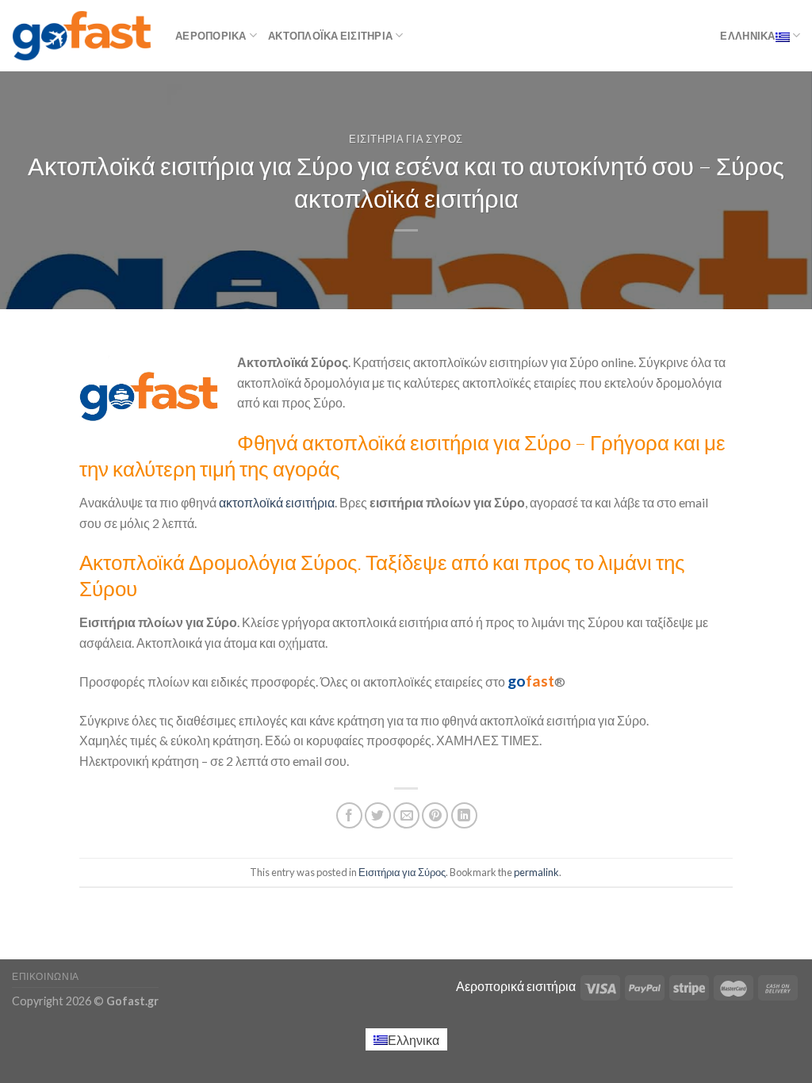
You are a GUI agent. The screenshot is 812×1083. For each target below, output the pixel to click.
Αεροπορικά (211, 35)
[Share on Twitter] (378, 815)
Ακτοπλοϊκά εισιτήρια (330, 35)
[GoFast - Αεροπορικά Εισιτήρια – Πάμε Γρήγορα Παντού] (81, 35)
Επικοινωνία (45, 976)
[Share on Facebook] (349, 815)
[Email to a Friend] (406, 815)
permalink (536, 872)
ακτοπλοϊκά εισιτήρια (275, 502)
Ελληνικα (747, 35)
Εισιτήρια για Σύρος (406, 138)
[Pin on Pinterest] (435, 815)
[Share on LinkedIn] (464, 815)
